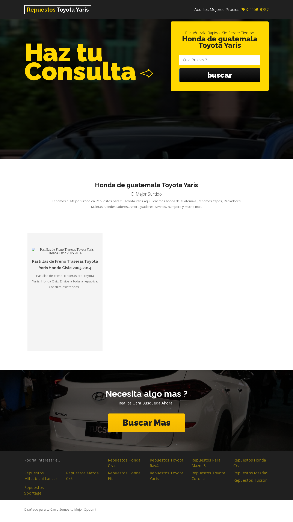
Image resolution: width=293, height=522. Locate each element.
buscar (219, 75)
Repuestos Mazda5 (250, 472)
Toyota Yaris (58, 9)
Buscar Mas (146, 423)
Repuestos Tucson (250, 480)
